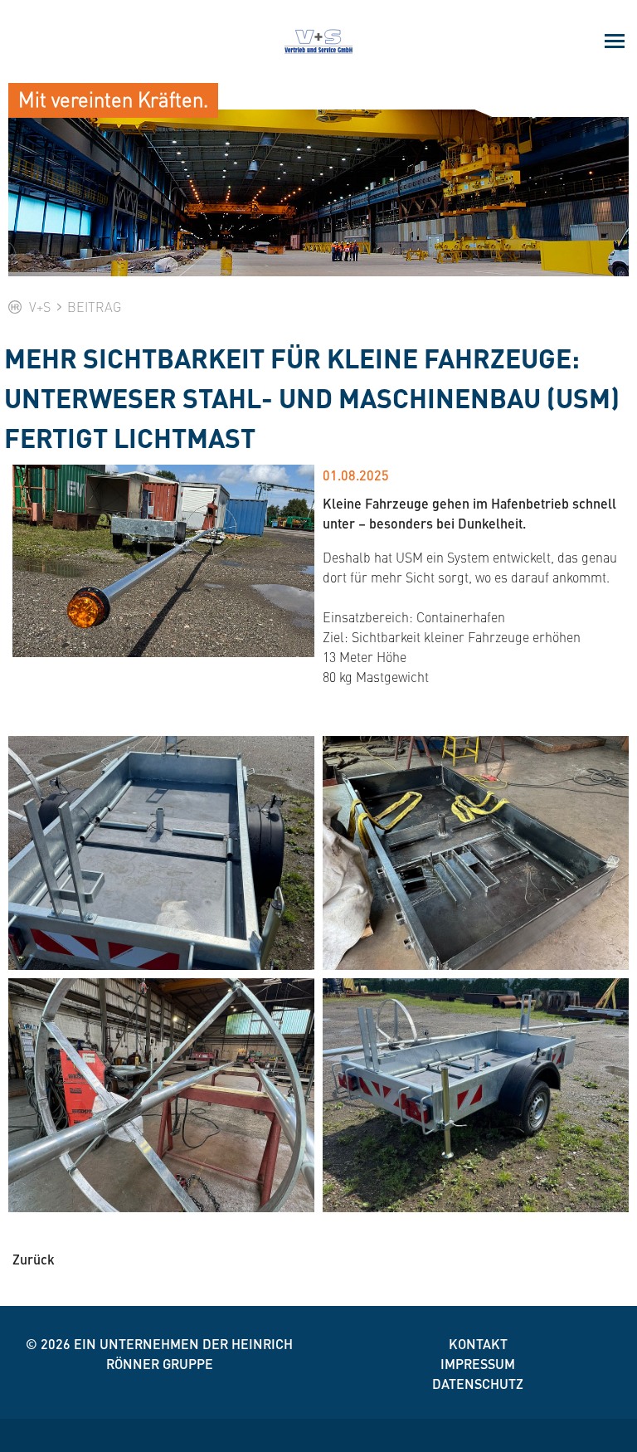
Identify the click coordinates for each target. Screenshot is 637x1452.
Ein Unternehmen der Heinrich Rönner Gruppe (183, 1353)
